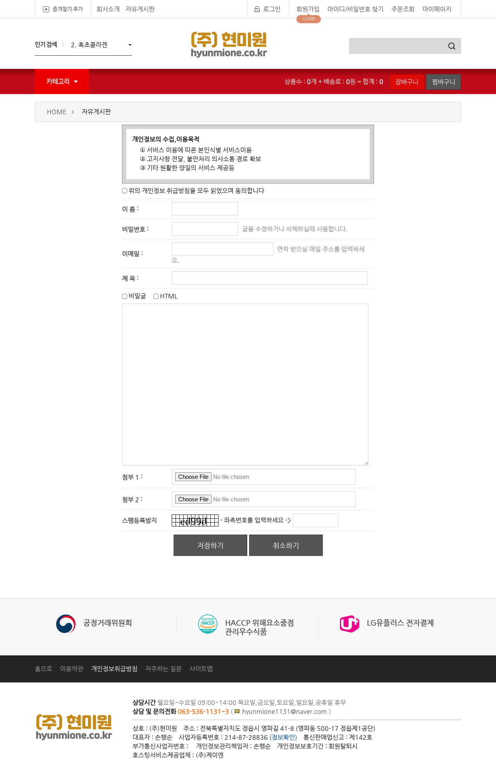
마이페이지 (436, 9)
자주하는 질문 (163, 668)
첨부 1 (130, 476)
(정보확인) (283, 737)
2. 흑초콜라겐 (89, 44)
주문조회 (403, 9)
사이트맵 (201, 668)
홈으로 (43, 668)
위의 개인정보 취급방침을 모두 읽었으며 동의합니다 (196, 190)
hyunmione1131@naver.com (284, 711)
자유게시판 (140, 9)
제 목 (128, 278)
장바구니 (406, 82)
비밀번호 (133, 229)
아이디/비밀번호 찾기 (355, 9)
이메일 (131, 253)
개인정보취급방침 (114, 668)
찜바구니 (443, 82)
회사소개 (108, 9)
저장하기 (210, 545)
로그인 (272, 9)
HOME (56, 111)
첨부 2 (130, 499)
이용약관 (71, 668)
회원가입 (308, 9)
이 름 (128, 209)
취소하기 (286, 545)
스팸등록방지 (139, 520)
